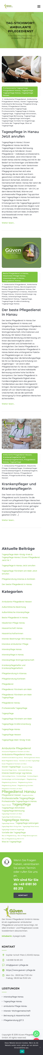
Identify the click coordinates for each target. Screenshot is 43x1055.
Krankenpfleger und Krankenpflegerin (19, 469)
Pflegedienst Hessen (11, 795)
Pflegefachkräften (17, 475)
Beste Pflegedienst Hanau (20, 289)
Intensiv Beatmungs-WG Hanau (16, 638)
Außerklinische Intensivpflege (15, 612)
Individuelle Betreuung (12, 104)
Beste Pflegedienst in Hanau (15, 273)
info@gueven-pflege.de (17, 965)
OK (22, 1051)
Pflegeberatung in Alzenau (14, 673)
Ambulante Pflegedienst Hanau (19, 100)
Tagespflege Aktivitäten (25, 113)
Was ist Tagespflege (11, 841)
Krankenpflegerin (29, 471)
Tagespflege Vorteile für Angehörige (18, 121)
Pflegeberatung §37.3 (14, 1020)
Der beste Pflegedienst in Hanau (19, 290)
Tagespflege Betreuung (12, 116)
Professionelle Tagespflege (15, 88)
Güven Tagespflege (29, 101)
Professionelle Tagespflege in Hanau (18, 111)
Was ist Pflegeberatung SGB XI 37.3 (13, 839)
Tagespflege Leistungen (19, 118)
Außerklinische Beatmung (14, 607)
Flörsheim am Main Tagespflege (29, 761)
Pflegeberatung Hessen (9, 785)
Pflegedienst (7, 684)
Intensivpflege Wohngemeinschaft (18, 660)
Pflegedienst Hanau (12, 90)
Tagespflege (27, 90)
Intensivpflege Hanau (12, 649)
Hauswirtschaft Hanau (12, 628)
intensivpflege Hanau (18, 296)
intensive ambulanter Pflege (15, 644)
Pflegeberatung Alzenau (9, 782)
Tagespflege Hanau (12, 93)
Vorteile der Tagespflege (13, 123)
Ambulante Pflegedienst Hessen (17, 455)
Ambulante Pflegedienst (15, 99)
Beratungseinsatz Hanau (32, 758)
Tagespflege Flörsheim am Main (17, 718)
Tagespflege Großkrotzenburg (15, 301)
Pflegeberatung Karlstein (13, 678)
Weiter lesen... (8, 222)
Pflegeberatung (31, 779)
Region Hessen (6, 805)
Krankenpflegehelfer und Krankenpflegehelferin (14, 458)
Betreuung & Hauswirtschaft (17, 1015)
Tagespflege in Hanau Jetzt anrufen (18, 565)
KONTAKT (23, 895)
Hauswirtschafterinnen (12, 633)
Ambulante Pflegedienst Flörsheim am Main (16, 752)
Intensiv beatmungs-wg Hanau (17, 773)
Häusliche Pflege (27, 767)
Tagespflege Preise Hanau (31, 826)
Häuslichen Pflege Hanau (14, 276)
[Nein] (40, 1047)
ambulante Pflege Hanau (15, 1006)
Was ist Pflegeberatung (9, 836)
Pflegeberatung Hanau (25, 782)
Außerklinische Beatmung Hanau (12, 758)
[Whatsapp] (36, 1034)
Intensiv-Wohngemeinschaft (17, 1010)
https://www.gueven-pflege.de (20, 970)
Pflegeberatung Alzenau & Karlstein (18, 579)
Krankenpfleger (15, 468)
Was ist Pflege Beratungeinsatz (27, 836)
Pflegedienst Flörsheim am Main (17, 689)
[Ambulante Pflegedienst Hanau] (8, 6)
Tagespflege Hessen (11, 734)
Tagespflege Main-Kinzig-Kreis (16, 740)
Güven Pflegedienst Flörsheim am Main (14, 764)
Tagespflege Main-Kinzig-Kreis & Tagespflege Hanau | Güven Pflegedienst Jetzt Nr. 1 (21, 557)
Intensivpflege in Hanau (13, 278)
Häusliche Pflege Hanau (9, 770)
